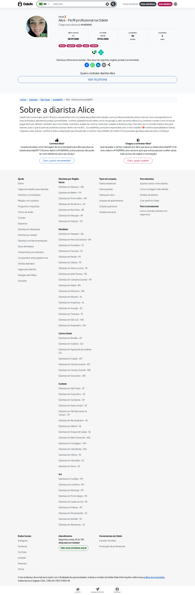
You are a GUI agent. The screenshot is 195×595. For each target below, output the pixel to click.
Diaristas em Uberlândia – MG (73, 449)
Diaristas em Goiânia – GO (71, 343)
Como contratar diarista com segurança (153, 212)
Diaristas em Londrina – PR (71, 484)
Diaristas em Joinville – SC (70, 518)
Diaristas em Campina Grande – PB (75, 279)
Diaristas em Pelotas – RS (70, 507)
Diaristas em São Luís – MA (71, 319)
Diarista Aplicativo (26, 263)
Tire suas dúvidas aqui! (73, 548)
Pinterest (22, 563)
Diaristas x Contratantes (29, 194)
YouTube (22, 552)
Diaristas (33, 99)
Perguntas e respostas (28, 206)
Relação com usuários (28, 200)
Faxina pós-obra (106, 194)
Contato (22, 217)
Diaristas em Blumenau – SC (72, 524)
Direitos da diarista (149, 194)
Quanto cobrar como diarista (154, 183)
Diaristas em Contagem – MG (72, 443)
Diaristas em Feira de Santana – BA (75, 239)
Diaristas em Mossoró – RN (71, 291)
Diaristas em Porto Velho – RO (73, 198)
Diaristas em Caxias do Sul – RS (73, 501)
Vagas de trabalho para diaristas (33, 189)
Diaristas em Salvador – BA (71, 233)
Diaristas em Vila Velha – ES (71, 460)
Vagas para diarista (27, 269)
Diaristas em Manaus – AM (71, 186)
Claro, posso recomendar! (57, 160)
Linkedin (22, 557)
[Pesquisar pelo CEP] (113, 4)
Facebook (22, 546)
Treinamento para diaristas (31, 252)
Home (23, 99)
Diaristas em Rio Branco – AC (72, 204)
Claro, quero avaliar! (138, 160)
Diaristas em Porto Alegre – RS (73, 496)
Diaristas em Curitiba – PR (71, 478)
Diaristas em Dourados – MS (72, 375)
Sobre (21, 183)
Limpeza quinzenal (108, 206)
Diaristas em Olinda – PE (70, 262)
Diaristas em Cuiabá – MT (70, 358)
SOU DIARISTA (165, 4)
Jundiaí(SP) (58, 99)
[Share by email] (104, 65)
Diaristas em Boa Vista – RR (71, 209)
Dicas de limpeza (26, 246)
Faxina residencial (107, 183)
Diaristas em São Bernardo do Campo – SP (73, 413)
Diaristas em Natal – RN (70, 285)
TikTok (21, 569)
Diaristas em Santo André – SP (73, 405)
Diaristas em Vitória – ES (70, 454)
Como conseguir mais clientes (154, 189)
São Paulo (45, 99)
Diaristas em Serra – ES (69, 466)
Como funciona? (130, 4)
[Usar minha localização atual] (107, 4)
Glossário (22, 280)
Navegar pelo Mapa (27, 275)
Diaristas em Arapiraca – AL (71, 302)
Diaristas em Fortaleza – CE (71, 245)
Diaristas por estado (27, 235)
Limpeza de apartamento (111, 200)
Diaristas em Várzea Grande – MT (74, 364)
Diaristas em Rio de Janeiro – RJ (73, 420)
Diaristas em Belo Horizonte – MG (74, 437)
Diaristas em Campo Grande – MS (75, 370)
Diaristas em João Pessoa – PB (73, 273)
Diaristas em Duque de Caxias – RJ (74, 431)
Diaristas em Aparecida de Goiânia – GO (75, 351)
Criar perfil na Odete (149, 200)
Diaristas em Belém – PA (70, 192)
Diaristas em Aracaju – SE (70, 308)
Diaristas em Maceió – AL (70, 296)
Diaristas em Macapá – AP (71, 215)
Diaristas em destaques (29, 229)
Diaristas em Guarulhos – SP (72, 394)
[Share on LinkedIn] (98, 65)
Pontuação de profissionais (112, 546)
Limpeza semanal (107, 212)
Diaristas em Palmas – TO (71, 221)
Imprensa (22, 223)
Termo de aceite (25, 212)
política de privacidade (153, 577)
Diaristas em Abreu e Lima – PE (73, 268)
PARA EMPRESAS (148, 4)
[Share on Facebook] (87, 65)
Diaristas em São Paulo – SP (72, 388)
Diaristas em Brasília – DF (70, 338)
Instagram (23, 540)
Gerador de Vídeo (107, 540)
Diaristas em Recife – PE (70, 256)
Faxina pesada (106, 189)
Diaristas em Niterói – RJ (70, 426)
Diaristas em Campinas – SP (72, 399)
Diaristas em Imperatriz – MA (72, 325)
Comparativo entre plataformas (33, 257)
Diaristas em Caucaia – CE (71, 251)
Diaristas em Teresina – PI (71, 314)
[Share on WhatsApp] (92, 65)
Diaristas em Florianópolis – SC (73, 513)
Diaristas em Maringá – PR (71, 490)
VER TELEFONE (97, 79)
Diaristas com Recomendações (32, 240)
